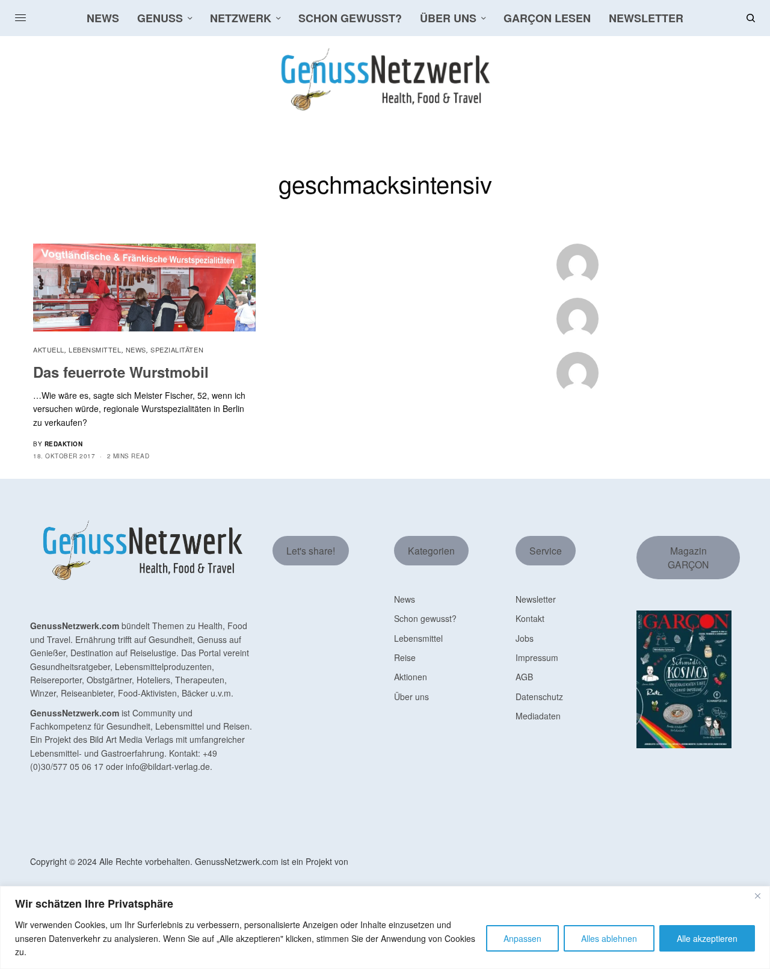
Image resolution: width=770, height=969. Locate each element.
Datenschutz (539, 697)
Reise (405, 657)
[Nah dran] (757, 896)
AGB (524, 677)
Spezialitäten (176, 349)
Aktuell (48, 349)
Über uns (411, 697)
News (136, 349)
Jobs (525, 638)
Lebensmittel (95, 349)
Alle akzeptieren (707, 938)
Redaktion (64, 444)
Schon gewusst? (425, 618)
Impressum (537, 657)
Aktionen (410, 677)
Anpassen (522, 938)
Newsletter (536, 599)
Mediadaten (538, 716)
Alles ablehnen (609, 938)
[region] (385, 927)
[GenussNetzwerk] (385, 79)
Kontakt (530, 618)
